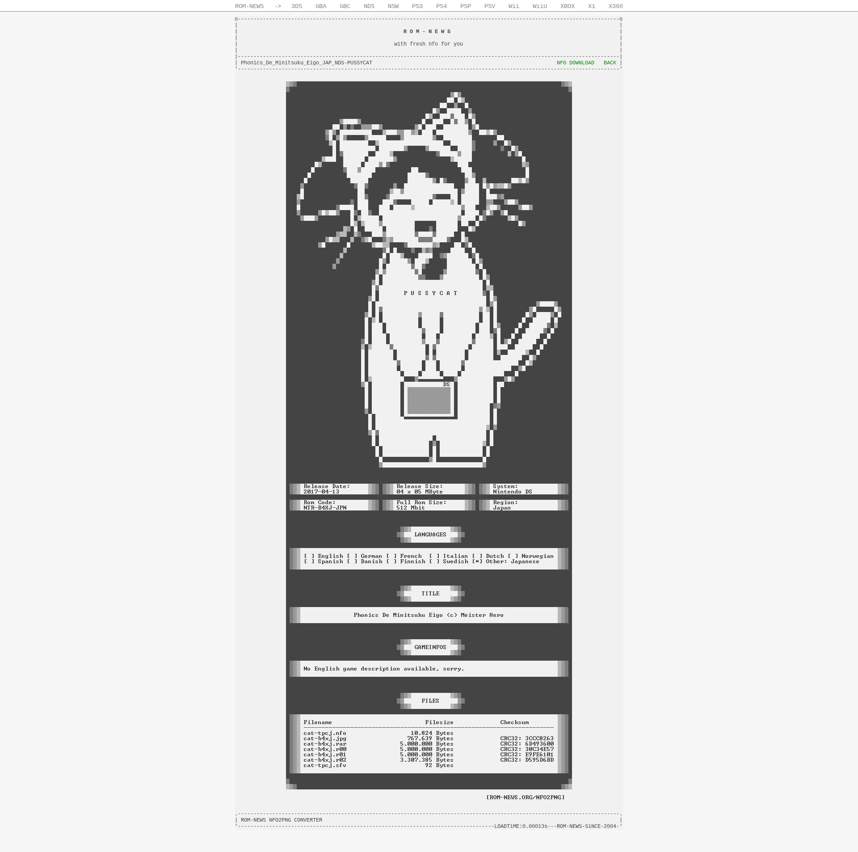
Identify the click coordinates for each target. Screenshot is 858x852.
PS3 (417, 6)
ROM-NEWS (249, 6)
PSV (489, 6)
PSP (465, 6)
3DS (296, 6)
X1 (591, 6)
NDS (369, 6)
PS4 (441, 6)
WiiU (540, 6)
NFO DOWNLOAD (575, 63)
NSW (393, 6)
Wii (514, 6)
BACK (610, 63)
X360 (616, 6)
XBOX (567, 6)
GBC (345, 6)
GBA (320, 6)
